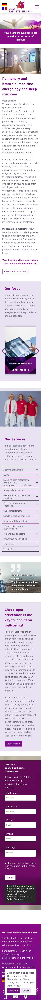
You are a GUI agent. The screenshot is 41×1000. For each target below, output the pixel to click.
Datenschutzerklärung (18, 901)
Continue (13, 990)
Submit (10, 877)
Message (10, 847)
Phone (9, 833)
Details (26, 990)
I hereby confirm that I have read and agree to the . (20, 866)
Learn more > (13, 743)
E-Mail (9, 820)
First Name (12, 793)
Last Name (11, 806)
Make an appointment (15, 271)
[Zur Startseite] (20, 6)
